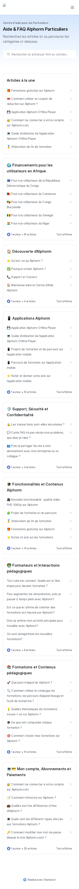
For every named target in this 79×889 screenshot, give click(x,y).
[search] (41, 54)
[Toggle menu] (72, 7)
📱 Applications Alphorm (28, 318)
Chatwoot (50, 879)
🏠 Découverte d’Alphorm (29, 251)
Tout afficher (64, 234)
